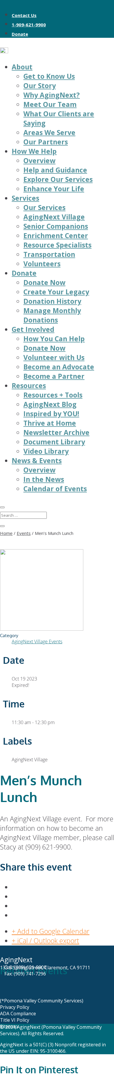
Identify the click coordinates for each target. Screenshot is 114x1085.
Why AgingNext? (51, 95)
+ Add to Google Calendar (50, 931)
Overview (39, 160)
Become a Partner (53, 376)
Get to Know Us (49, 76)
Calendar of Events (55, 488)
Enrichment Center (55, 235)
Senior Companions (55, 226)
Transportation (49, 254)
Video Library (46, 451)
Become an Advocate (58, 366)
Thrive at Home (49, 423)
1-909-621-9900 (29, 25)
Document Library (54, 441)
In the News (43, 479)
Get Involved (33, 329)
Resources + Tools (52, 395)
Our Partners (45, 141)
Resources (29, 385)
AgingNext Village (54, 216)
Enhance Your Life (53, 188)
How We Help (34, 151)
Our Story (39, 85)
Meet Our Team (50, 104)
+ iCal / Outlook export (45, 940)
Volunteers (42, 263)
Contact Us (24, 15)
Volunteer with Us (53, 357)
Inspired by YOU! (51, 413)
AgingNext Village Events (37, 641)
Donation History (52, 301)
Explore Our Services (58, 179)
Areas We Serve (49, 132)
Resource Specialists (57, 245)
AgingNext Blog (50, 404)
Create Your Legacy (56, 291)
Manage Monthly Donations (52, 315)
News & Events (37, 460)
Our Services (44, 207)
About (22, 66)
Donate (20, 34)
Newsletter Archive (56, 432)
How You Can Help (54, 338)
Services (25, 198)
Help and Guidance (55, 170)
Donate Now (44, 282)
